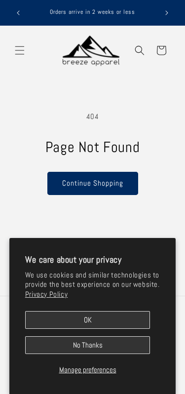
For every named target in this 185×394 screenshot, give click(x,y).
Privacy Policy (46, 294)
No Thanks (88, 345)
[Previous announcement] (18, 13)
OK (88, 319)
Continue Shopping (92, 183)
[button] (20, 50)
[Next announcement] (167, 13)
